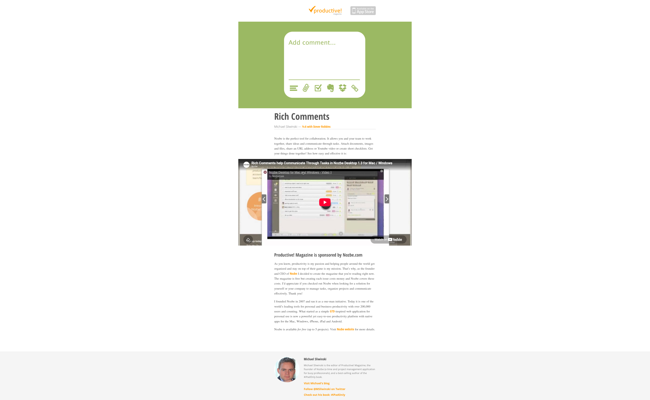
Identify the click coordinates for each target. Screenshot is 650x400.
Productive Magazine (325, 10)
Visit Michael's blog (317, 383)
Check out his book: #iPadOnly (324, 395)
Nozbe (293, 273)
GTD (332, 311)
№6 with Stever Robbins (316, 126)
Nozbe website (345, 329)
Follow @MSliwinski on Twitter (324, 389)
